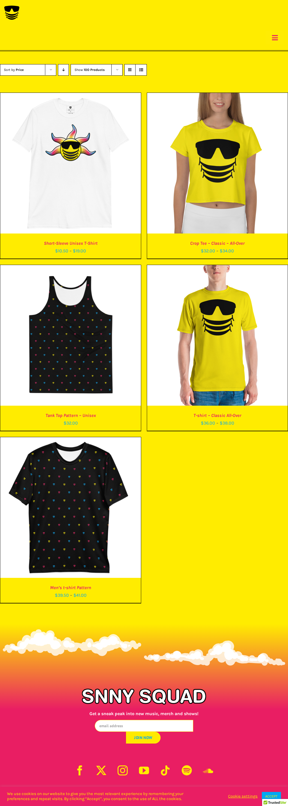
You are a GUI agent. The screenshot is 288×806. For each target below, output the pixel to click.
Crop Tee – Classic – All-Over (217, 243)
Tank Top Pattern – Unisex (71, 415)
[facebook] (80, 770)
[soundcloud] (208, 770)
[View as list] (141, 69)
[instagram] (122, 770)
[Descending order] (63, 70)
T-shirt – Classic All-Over (217, 415)
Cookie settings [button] (243, 796)
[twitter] (101, 770)
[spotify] (186, 770)
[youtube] (144, 770)
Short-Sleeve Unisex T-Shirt (71, 243)
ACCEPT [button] (271, 796)
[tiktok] (165, 770)
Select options (58, 164)
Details (90, 164)
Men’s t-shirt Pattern (70, 587)
